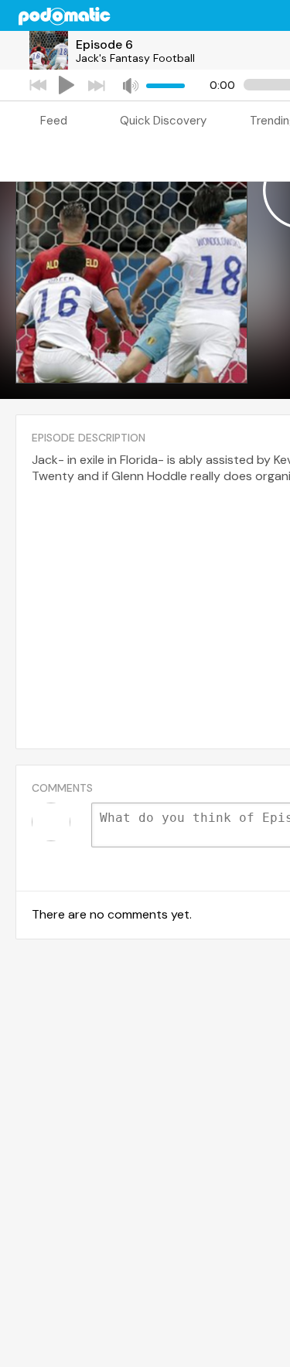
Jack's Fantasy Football (135, 58)
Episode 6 (104, 44)
